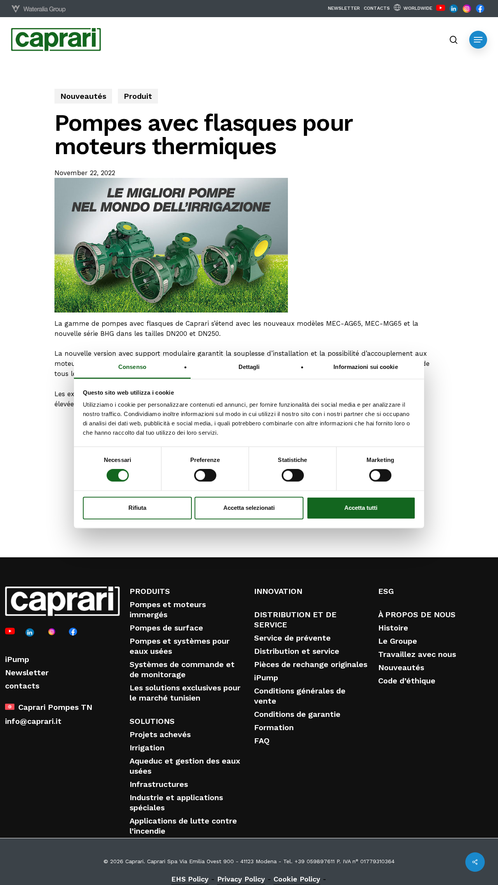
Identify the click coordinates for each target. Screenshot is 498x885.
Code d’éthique (406, 680)
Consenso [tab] (132, 366)
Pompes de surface (166, 627)
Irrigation (147, 747)
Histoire (393, 627)
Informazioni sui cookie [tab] (365, 366)
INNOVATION (278, 591)
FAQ (262, 740)
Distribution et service (296, 651)
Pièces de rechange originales (310, 664)
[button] (478, 40)
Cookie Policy (297, 879)
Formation (274, 727)
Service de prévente (292, 638)
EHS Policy (190, 879)
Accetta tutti (360, 507)
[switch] (205, 475)
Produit (138, 96)
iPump (17, 659)
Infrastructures (159, 784)
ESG (386, 591)
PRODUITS (150, 591)
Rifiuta (137, 507)
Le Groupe (397, 641)
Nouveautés (83, 96)
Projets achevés (160, 734)
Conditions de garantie (297, 714)
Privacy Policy (241, 879)
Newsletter (27, 672)
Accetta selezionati (249, 507)
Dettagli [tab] (249, 366)
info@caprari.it (33, 721)
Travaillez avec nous (417, 654)
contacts (22, 685)
